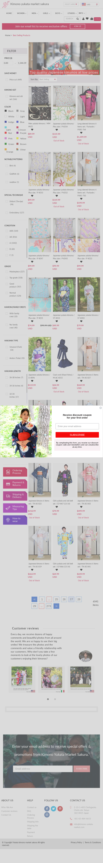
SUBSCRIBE (77, 434)
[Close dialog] (100, 408)
